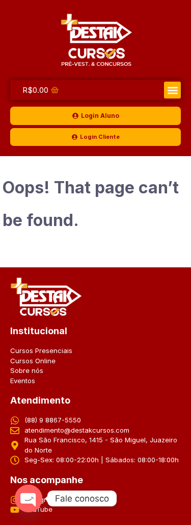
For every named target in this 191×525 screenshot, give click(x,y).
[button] (172, 90)
